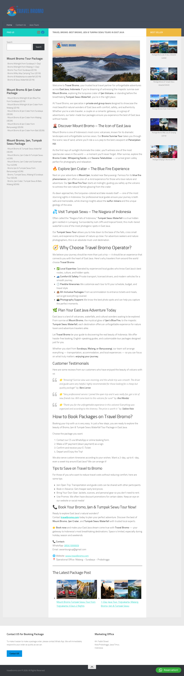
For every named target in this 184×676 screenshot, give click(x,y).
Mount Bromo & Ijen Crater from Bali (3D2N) (26, 130)
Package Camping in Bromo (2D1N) (163, 160)
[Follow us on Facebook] (42, 32)
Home (9, 25)
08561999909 (71, 545)
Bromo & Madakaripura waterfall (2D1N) (24, 76)
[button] (168, 670)
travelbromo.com (70, 517)
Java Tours (34, 25)
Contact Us (21, 25)
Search (9, 42)
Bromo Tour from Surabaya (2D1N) (22, 70)
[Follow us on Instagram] (38, 32)
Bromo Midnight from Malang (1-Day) (23, 67)
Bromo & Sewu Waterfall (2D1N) (21, 80)
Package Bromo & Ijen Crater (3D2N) (164, 109)
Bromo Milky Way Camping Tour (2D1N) (24, 73)
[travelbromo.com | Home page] (25, 10)
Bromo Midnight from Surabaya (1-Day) (24, 63)
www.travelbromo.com (77, 555)
